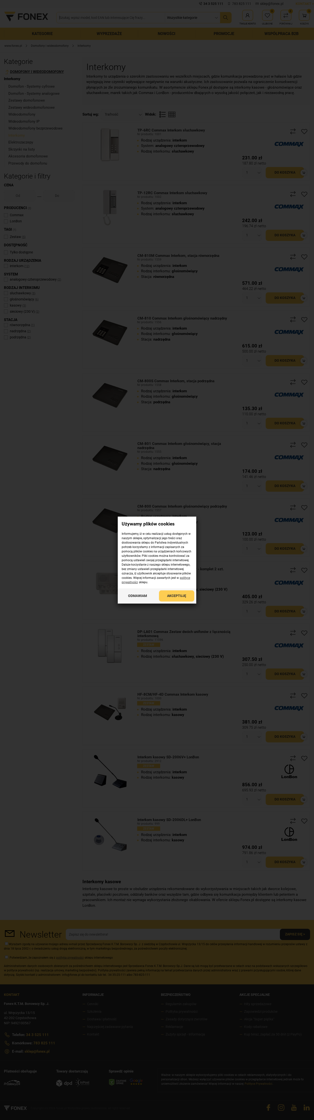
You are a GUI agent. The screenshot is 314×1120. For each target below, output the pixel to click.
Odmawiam (137, 595)
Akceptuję (176, 595)
